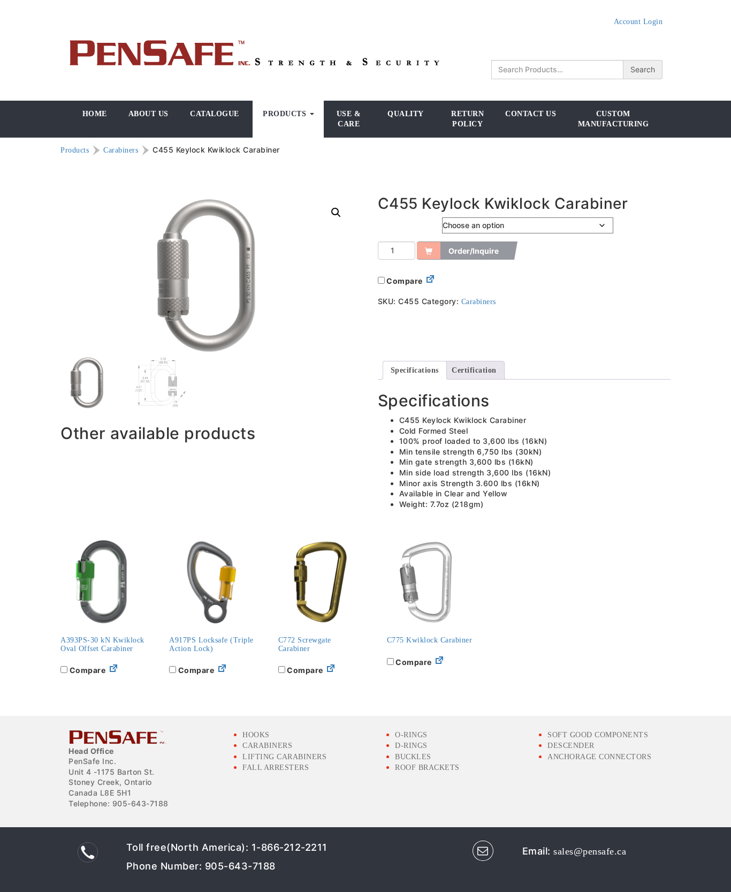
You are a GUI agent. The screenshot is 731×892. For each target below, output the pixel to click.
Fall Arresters (275, 768)
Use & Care (349, 119)
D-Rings (411, 746)
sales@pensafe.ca (589, 851)
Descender (571, 746)
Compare (404, 280)
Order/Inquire (473, 250)
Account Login (638, 22)
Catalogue (214, 114)
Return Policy (467, 119)
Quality (405, 114)
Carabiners (120, 150)
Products (286, 114)
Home (94, 114)
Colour (391, 223)
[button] (336, 212)
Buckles (413, 757)
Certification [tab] (474, 370)
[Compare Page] (430, 281)
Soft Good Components (597, 735)
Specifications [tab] (415, 370)
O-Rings (411, 735)
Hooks (256, 735)
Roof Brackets (427, 768)
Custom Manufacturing (613, 119)
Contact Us (530, 114)
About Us (148, 114)
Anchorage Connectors (599, 757)
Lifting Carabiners (284, 757)
